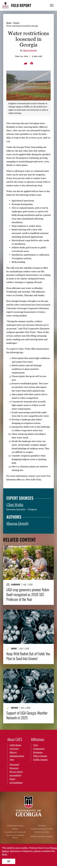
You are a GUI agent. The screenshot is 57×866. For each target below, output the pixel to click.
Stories (16, 23)
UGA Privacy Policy (41, 832)
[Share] (25, 63)
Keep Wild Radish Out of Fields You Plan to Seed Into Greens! (28, 656)
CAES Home (15, 745)
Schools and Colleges (15, 826)
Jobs (12, 759)
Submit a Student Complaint (42, 836)
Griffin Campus (40, 759)
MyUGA (15, 829)
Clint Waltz (14, 505)
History (13, 752)
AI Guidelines (16, 782)
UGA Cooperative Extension (39, 748)
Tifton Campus (40, 756)
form (4, 854)
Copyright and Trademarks (15, 832)
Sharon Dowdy (30, 50)
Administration (17, 756)
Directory (42, 826)
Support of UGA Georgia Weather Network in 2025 (27, 715)
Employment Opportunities (42, 829)
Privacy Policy (16, 771)
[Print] (31, 63)
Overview (14, 748)
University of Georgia (28, 806)
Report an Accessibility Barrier (15, 836)
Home (8, 23)
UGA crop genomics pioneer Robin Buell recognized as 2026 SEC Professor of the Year (27, 594)
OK (8, 861)
